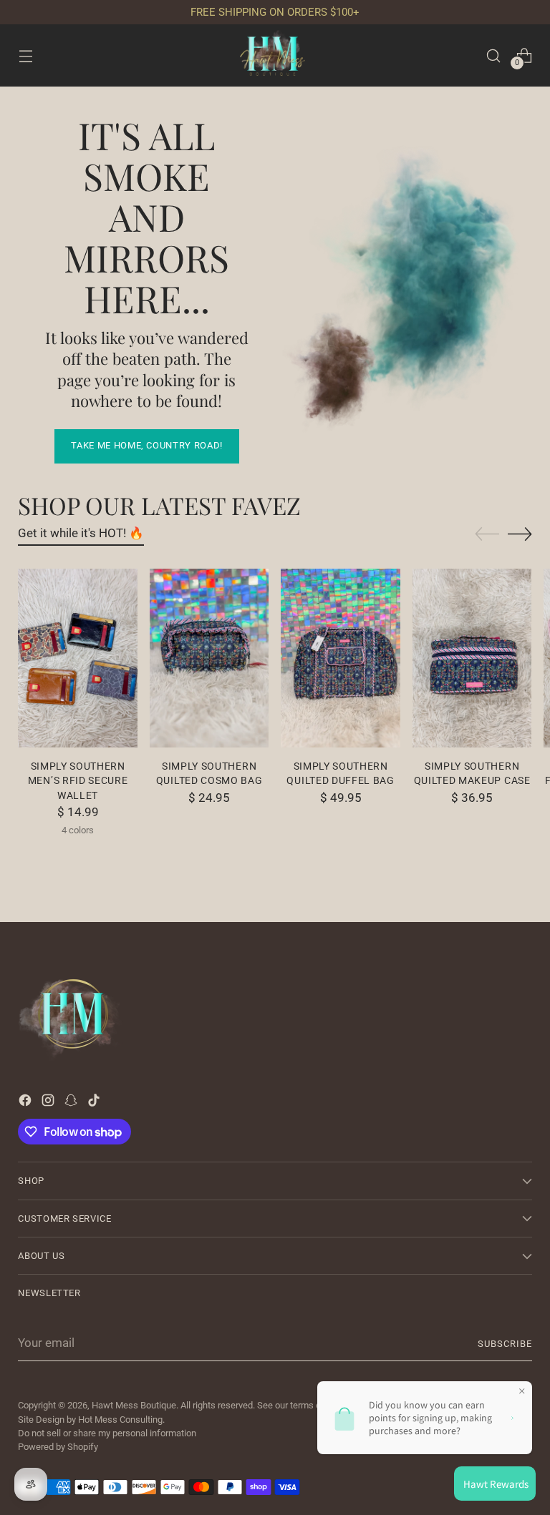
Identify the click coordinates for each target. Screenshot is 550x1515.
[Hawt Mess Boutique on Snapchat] (72, 1103)
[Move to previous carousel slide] (487, 534)
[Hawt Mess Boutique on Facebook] (26, 1103)
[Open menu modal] (25, 55)
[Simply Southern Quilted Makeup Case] (472, 658)
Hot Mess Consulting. (121, 1419)
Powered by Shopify (58, 1446)
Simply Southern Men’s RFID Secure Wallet (78, 780)
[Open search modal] (493, 55)
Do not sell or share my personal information (107, 1433)
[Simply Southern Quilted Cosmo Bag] (209, 658)
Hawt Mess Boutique (134, 1405)
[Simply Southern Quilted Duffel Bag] (340, 658)
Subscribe (505, 1343)
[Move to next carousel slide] (520, 533)
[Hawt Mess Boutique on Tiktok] (95, 1103)
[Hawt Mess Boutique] (275, 55)
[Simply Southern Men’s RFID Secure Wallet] (78, 658)
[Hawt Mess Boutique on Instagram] (49, 1103)
